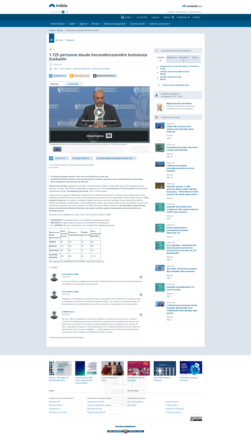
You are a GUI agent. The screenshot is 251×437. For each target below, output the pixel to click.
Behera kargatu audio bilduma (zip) (176, 85)
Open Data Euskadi (94, 409)
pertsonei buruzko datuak (101, 69)
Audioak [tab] (160, 59)
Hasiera (52, 30)
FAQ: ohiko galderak (135, 402)
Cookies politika (172, 405)
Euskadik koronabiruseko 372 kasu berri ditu (180, 288)
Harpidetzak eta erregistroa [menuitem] (61, 398)
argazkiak (73, 84)
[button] (58, 76)
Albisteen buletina (55, 405)
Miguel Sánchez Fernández (179, 103)
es (53, 12)
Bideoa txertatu (82, 158)
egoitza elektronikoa (195, 12)
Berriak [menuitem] (95, 23)
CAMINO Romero (68, 312)
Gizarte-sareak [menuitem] (137, 23)
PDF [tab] (195, 57)
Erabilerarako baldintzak (175, 409)
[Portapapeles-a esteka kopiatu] (140, 277)
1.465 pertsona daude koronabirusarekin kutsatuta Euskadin (180, 168)
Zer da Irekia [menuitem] (142, 17)
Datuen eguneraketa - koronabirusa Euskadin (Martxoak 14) (177, 230)
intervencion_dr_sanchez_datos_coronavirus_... (177, 66)
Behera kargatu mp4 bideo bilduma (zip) (116, 158)
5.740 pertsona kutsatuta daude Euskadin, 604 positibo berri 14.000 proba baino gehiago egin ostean (182, 309)
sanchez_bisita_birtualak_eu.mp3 (174, 71)
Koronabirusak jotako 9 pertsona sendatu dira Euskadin (182, 148)
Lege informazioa (172, 402)
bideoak (55, 84)
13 (171, 156)
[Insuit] (63, 12)
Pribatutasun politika (173, 412)
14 (171, 177)
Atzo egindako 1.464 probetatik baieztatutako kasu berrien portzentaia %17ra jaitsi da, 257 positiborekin (181, 249)
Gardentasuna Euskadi (95, 402)
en (59, 12)
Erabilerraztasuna (181, 12)
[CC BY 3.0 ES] (196, 419)
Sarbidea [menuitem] (196, 17)
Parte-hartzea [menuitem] (57, 23)
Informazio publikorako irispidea (99, 405)
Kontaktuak (171, 12)
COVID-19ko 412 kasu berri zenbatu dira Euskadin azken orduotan (180, 129)
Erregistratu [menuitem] (182, 17)
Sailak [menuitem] (72, 23)
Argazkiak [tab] (183, 59)
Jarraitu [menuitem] (128, 17)
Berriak (60, 30)
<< (50, 12)
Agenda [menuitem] (83, 23)
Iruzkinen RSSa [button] (81, 76)
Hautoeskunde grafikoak (96, 412)
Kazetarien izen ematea (58, 412)
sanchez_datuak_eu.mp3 (170, 77)
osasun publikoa (65, 69)
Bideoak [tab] (172, 57)
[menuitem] (168, 17)
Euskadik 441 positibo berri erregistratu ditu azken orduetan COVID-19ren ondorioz (182, 209)
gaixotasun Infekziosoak (81, 69)
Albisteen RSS (54, 402)
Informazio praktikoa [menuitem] (136, 398)
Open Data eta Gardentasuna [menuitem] (99, 398)
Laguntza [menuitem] (155, 17)
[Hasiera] (58, 5)
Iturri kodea (131, 405)
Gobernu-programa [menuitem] (159, 23)
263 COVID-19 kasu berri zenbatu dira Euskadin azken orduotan (182, 270)
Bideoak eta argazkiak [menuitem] (115, 23)
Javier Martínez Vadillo (70, 274)
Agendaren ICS (55, 409)
